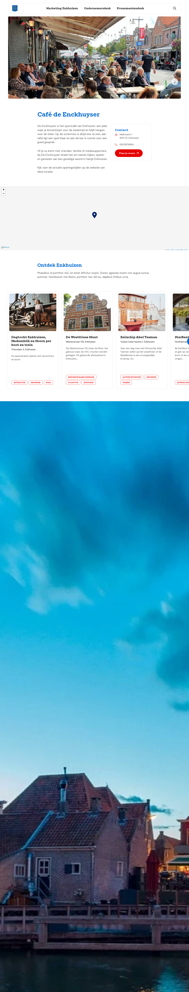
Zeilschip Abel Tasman (138, 337)
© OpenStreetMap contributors (181, 249)
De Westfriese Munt (82, 337)
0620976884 (127, 144)
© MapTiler (172, 249)
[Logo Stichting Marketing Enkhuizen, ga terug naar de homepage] (14, 8)
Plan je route (127, 153)
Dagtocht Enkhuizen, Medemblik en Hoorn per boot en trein (31, 341)
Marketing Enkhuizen (62, 8)
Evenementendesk (130, 8)
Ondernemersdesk (97, 8)
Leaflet (167, 249)
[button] (94, 215)
